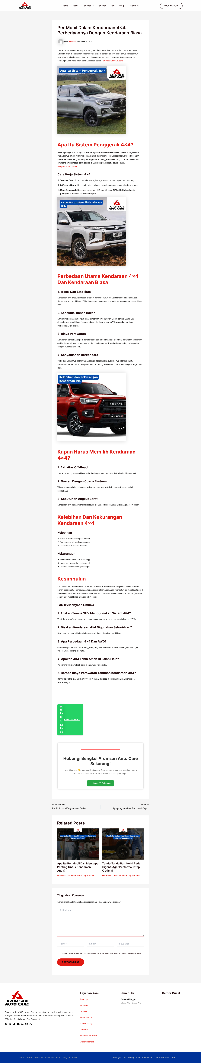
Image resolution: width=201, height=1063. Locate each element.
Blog (121, 5)
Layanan (102, 5)
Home (65, 5)
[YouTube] (18, 1024)
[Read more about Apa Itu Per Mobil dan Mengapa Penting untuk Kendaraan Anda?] (78, 844)
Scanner (84, 1011)
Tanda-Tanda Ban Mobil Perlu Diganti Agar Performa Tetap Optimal (121, 867)
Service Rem (86, 1017)
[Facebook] (6, 1024)
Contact (134, 5)
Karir (112, 5)
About (75, 5)
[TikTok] (14, 1024)
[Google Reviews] (30, 1024)
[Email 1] (26, 1024)
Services (86, 5)
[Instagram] (10, 1024)
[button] (92, 5)
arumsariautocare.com (113, 61)
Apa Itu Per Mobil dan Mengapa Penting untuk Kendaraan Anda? (77, 867)
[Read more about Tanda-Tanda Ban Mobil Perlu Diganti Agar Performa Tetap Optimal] (123, 844)
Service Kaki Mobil (88, 1035)
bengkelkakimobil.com (67, 166)
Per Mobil (77, 875)
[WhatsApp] (22, 1024)
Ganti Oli (84, 1029)
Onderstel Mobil (87, 1042)
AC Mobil (84, 1005)
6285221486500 (72, 719)
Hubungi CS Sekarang (100, 783)
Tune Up (84, 999)
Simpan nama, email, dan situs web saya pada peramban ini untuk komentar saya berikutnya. (101, 953)
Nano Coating (86, 1023)
